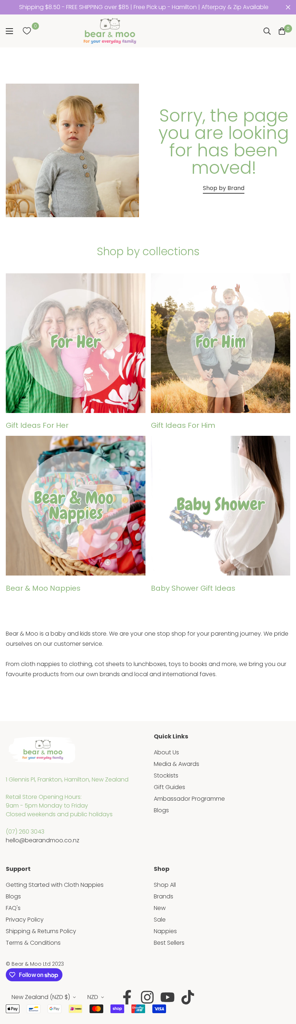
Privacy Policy (25, 919)
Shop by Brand (223, 188)
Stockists (166, 775)
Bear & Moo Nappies (43, 588)
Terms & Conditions (33, 943)
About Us (166, 752)
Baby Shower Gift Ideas (193, 588)
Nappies (165, 931)
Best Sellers (169, 943)
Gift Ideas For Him (183, 425)
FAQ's (13, 908)
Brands (163, 896)
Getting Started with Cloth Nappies (55, 885)
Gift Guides (169, 787)
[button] (282, 31)
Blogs (161, 810)
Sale (160, 919)
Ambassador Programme (189, 799)
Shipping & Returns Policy (41, 931)
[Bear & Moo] (110, 30)
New (160, 908)
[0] (26, 31)
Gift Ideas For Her (37, 425)
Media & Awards (176, 764)
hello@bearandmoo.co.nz (42, 840)
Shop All (165, 885)
